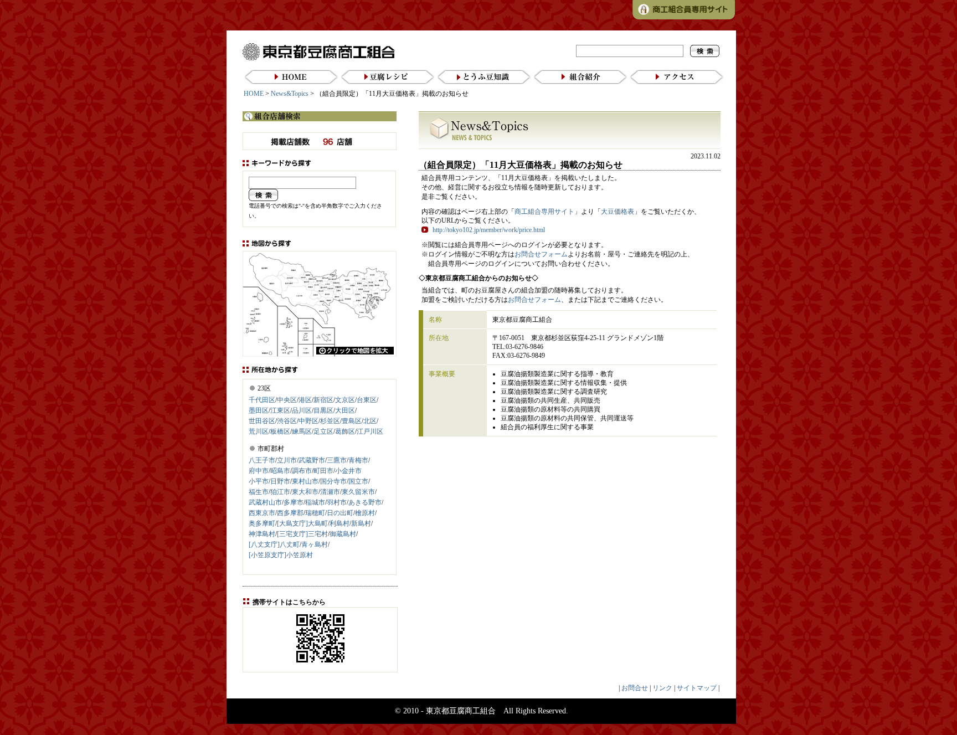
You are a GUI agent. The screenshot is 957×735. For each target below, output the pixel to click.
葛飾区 (345, 431)
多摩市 (293, 502)
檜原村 (365, 513)
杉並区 (330, 421)
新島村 (361, 523)
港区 (305, 400)
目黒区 (323, 410)
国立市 (358, 481)
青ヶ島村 (314, 544)
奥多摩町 (262, 523)
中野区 (308, 421)
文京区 (345, 400)
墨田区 (259, 410)
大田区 (345, 410)
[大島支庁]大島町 (302, 523)
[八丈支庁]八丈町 (274, 544)
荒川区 (259, 431)
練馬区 (302, 431)
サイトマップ (697, 688)
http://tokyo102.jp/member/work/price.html (489, 230)
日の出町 (340, 513)
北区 (370, 421)
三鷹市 (337, 460)
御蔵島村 (343, 534)
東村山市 (305, 481)
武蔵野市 (312, 460)
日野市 (280, 481)
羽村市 (337, 502)
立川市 (287, 460)
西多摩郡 (290, 513)
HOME (254, 93)
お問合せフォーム (541, 254)
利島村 (339, 523)
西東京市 (262, 513)
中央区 (287, 400)
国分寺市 (333, 481)
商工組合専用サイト (544, 211)
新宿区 (323, 400)
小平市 (259, 481)
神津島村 (262, 534)
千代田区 (262, 400)
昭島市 (280, 471)
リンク (662, 688)
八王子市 (262, 460)
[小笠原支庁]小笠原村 (281, 555)
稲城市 (315, 502)
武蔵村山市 (265, 502)
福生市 (259, 492)
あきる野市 (365, 502)
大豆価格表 (617, 211)
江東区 (280, 410)
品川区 (302, 410)
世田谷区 (262, 421)
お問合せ (634, 688)
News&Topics (289, 93)
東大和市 (305, 492)
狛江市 (280, 492)
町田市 (323, 471)
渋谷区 (287, 421)
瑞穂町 (315, 513)
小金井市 (348, 471)
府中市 (259, 471)
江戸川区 (370, 431)
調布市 (302, 471)
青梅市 (358, 460)
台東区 (367, 400)
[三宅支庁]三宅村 (302, 534)
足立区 (323, 431)
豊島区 (352, 421)
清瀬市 (330, 492)
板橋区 (280, 431)
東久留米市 (358, 492)
